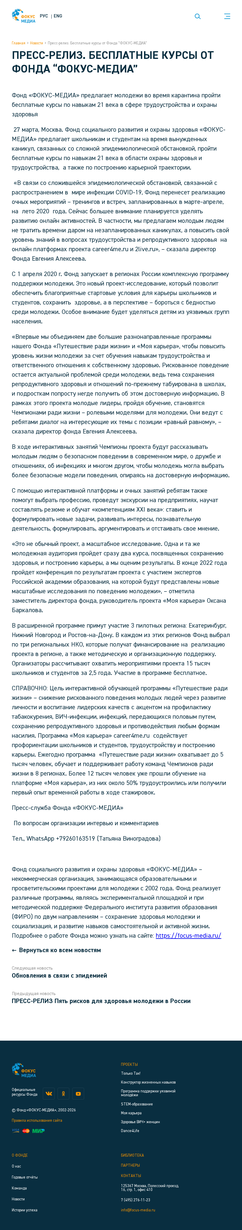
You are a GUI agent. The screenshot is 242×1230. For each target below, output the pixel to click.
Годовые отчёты (25, 1177)
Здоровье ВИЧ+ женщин (140, 1122)
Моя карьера (131, 1113)
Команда (19, 1188)
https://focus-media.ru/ (188, 936)
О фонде (20, 1156)
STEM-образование (137, 1104)
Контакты (131, 1176)
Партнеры (130, 1166)
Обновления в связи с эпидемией (59, 976)
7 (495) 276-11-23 (135, 1200)
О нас (16, 1166)
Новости (36, 43)
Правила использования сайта (37, 1121)
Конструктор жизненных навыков (148, 1082)
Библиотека (132, 1156)
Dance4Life (130, 1131)
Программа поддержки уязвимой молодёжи (148, 1093)
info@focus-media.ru (138, 1210)
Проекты (129, 1065)
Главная (18, 43)
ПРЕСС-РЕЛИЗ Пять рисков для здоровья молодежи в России (101, 1001)
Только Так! (130, 1074)
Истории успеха (24, 1210)
